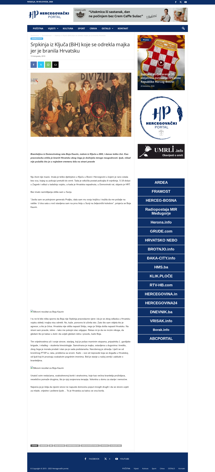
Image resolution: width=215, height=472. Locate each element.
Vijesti (52, 28)
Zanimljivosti (47, 35)
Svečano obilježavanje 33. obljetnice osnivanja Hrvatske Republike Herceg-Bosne (161, 78)
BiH (51, 446)
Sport (81, 28)
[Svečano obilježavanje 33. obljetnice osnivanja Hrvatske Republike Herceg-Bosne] (161, 62)
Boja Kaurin (59, 446)
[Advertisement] (81, 144)
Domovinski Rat (73, 446)
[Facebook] (176, 2)
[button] (183, 28)
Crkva (93, 28)
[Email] (55, 65)
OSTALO (106, 28)
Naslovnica (35, 35)
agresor (43, 446)
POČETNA (38, 28)
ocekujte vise (115, 446)
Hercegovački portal (90, 446)
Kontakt (123, 28)
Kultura (68, 28)
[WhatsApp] (48, 65)
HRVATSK (104, 446)
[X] (181, 2)
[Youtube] (185, 2)
